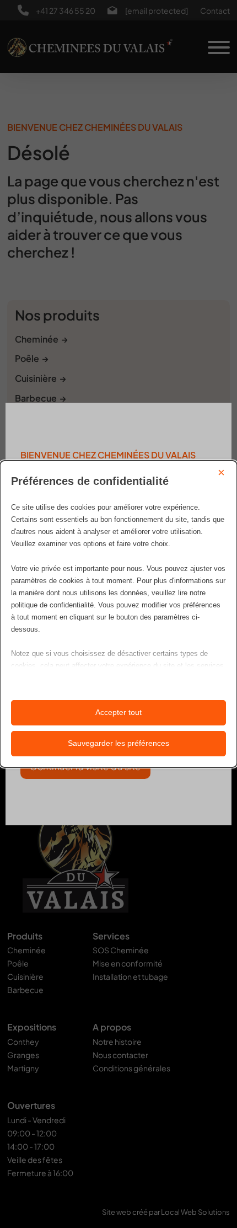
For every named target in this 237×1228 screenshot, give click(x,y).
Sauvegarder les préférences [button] (118, 743)
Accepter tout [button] (118, 712)
